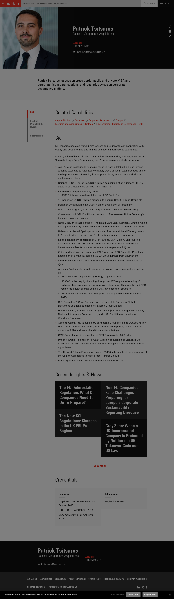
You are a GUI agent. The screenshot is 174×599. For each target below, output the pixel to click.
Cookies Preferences (117, 594)
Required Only (133, 594)
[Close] (170, 595)
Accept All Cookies (150, 594)
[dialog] (87, 595)
